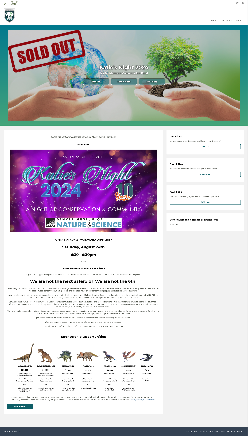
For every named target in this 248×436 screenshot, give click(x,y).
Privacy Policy (192, 431)
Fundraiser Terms (228, 431)
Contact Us (226, 20)
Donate (96, 81)
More (238, 20)
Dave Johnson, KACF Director (142, 399)
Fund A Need (124, 81)
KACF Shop (152, 81)
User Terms (214, 431)
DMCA (239, 431)
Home (213, 20)
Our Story (203, 431)
